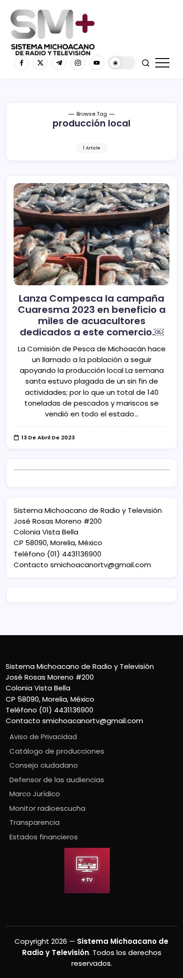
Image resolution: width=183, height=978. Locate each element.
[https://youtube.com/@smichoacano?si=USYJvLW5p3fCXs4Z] (96, 62)
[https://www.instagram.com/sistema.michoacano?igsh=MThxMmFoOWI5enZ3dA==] (77, 62)
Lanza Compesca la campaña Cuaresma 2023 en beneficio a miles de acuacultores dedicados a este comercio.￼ (92, 315)
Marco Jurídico (34, 794)
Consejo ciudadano (43, 765)
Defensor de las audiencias (56, 780)
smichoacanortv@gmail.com (100, 565)
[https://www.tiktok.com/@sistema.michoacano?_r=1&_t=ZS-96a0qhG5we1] (59, 62)
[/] (40, 62)
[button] (122, 63)
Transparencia (34, 822)
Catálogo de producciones (56, 751)
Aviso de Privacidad (43, 736)
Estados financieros (43, 837)
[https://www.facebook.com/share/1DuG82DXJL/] (21, 62)
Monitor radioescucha (47, 808)
